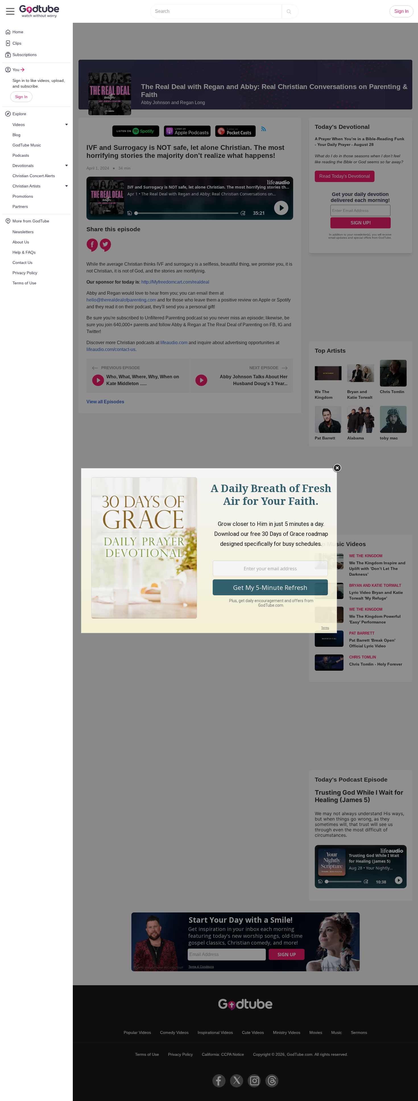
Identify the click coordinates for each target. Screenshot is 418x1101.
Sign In (21, 96)
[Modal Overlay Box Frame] (209, 550)
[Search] (289, 11)
